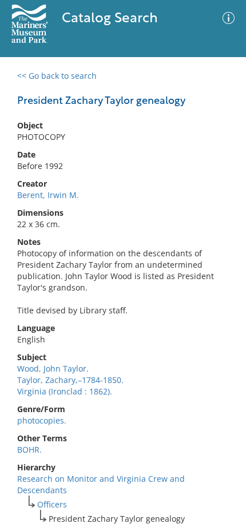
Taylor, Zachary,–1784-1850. (70, 379)
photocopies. (41, 420)
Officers (52, 504)
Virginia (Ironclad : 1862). (64, 391)
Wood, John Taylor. (53, 368)
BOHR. (29, 449)
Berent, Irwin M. (48, 195)
